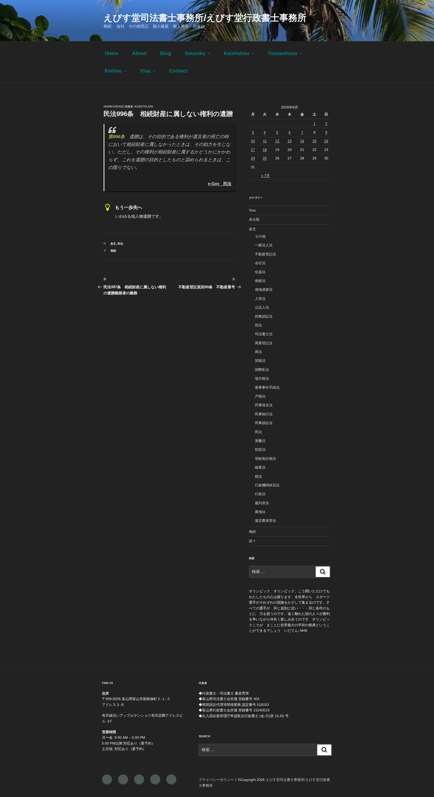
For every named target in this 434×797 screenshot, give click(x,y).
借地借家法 (264, 290)
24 (253, 158)
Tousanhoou (282, 53)
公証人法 (262, 307)
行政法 (260, 494)
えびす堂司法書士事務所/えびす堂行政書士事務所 (204, 18)
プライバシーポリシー (216, 780)
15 (314, 141)
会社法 (260, 263)
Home (112, 53)
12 (277, 141)
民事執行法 (264, 414)
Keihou (113, 71)
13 (290, 141)
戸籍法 (260, 396)
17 (253, 150)
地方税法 (262, 378)
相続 (113, 250)
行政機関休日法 (267, 485)
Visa (145, 71)
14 (302, 141)
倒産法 (260, 281)
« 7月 (265, 176)
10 (253, 141)
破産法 (260, 467)
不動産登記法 (265, 254)
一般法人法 (264, 245)
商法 (258, 352)
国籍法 (260, 361)
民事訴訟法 (264, 423)
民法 (120, 243)
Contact (178, 71)
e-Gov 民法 (219, 183)
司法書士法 (264, 334)
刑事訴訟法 (264, 316)
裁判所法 (262, 503)
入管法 (260, 299)
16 (326, 141)
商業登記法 (264, 343)
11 (265, 141)
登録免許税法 (265, 459)
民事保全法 (264, 405)
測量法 (260, 441)
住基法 (260, 272)
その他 (260, 236)
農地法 (260, 512)
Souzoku (195, 53)
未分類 (254, 219)
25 (265, 158)
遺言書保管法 (265, 521)
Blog (165, 53)
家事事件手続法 (267, 387)
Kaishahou (236, 53)
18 (265, 150)
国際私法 (262, 370)
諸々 (252, 541)
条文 (113, 243)
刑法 (258, 325)
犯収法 (260, 449)
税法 (258, 476)
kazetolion (144, 106)
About (139, 53)
